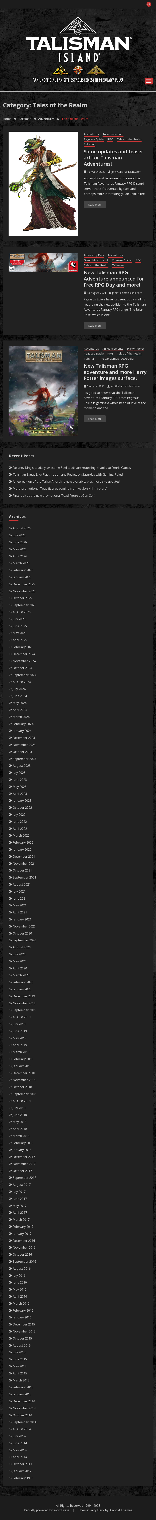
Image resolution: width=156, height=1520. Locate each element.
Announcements (113, 134)
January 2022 (22, 849)
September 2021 (24, 877)
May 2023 (19, 787)
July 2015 (19, 1352)
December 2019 (24, 996)
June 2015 (20, 1359)
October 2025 (22, 598)
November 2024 (24, 661)
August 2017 (22, 1185)
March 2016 (21, 1303)
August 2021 (22, 884)
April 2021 (20, 912)
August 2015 (22, 1345)
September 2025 (24, 605)
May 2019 (19, 1038)
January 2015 (22, 1394)
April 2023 (20, 794)
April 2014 (20, 1457)
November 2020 (24, 926)
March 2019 (21, 1052)
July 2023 (19, 773)
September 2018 (24, 1094)
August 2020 (22, 947)
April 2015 (20, 1373)
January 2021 (22, 919)
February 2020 (23, 982)
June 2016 (20, 1282)
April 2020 (20, 968)
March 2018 (21, 1136)
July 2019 (19, 1024)
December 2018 (24, 1073)
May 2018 (19, 1122)
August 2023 (22, 766)
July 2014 (19, 1436)
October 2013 (22, 1464)
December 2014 (24, 1401)
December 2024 (24, 654)
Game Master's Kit (96, 260)
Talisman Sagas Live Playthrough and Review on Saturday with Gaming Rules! (68, 474)
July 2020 (19, 954)
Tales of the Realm (129, 139)
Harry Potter (135, 348)
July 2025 (19, 619)
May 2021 (19, 905)
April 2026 (20, 556)
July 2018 (19, 1108)
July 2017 (19, 1192)
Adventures (91, 134)
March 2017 (21, 1219)
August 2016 (22, 1268)
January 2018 (22, 1150)
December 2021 (24, 856)
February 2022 (23, 842)
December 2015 (24, 1324)
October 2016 (22, 1254)
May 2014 (19, 1450)
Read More (95, 204)
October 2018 (22, 1087)
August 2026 (22, 528)
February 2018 (23, 1143)
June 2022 (20, 821)
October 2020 (22, 933)
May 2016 (19, 1289)
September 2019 (24, 1010)
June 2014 (20, 1443)
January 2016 (22, 1317)
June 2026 (20, 542)
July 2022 (19, 814)
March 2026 (21, 563)
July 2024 (19, 689)
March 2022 (21, 835)
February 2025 (23, 647)
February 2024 (23, 724)
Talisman (89, 144)
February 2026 (23, 570)
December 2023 (24, 738)
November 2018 (24, 1080)
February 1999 (23, 1478)
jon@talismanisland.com (126, 171)
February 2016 (23, 1310)
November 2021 (24, 863)
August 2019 (22, 1017)
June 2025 (20, 626)
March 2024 (21, 717)
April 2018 (20, 1129)
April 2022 (20, 829)
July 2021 (19, 891)
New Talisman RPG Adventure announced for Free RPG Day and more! (114, 278)
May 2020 (19, 961)
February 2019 (23, 1059)
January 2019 (22, 1066)
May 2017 (19, 1206)
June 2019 (20, 1031)
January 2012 (22, 1471)
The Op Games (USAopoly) (116, 358)
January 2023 (22, 800)
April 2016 (20, 1296)
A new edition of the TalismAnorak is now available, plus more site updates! (66, 481)
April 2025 (20, 640)
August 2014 (22, 1429)
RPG (110, 139)
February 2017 (23, 1227)
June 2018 (20, 1115)
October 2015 (22, 1338)
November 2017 (24, 1164)
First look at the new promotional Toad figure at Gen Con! (54, 495)
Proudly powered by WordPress (47, 1510)
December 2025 (24, 584)
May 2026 (19, 549)
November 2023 (24, 745)
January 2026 (22, 577)
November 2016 (24, 1247)
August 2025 (22, 612)
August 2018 (22, 1101)
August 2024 (22, 682)
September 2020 (24, 940)
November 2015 (24, 1331)
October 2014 (22, 1415)
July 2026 (19, 535)
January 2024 (22, 731)
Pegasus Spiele (94, 139)
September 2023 (24, 759)
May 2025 (19, 633)
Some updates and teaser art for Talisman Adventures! (113, 157)
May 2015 (19, 1366)
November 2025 (24, 591)
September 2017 (24, 1178)
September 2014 (24, 1422)
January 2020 (22, 989)
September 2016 (24, 1261)
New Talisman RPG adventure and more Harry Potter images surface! (115, 371)
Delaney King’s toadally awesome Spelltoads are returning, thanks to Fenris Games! (72, 468)
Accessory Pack (94, 255)
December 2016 (24, 1241)
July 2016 (19, 1275)
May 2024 (19, 703)
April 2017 (20, 1212)
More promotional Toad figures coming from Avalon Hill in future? (60, 488)
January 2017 (22, 1234)
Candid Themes (121, 1510)
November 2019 (24, 1003)
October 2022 (22, 807)
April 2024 (20, 710)
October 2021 (22, 870)
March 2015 (21, 1380)
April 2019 (20, 1045)
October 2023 (22, 752)
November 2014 (24, 1408)
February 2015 (23, 1387)
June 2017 (20, 1199)
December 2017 (24, 1157)
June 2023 (20, 780)
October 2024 (22, 668)
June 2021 (20, 898)
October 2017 (22, 1171)
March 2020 (21, 975)
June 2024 (20, 696)
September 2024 (24, 675)
